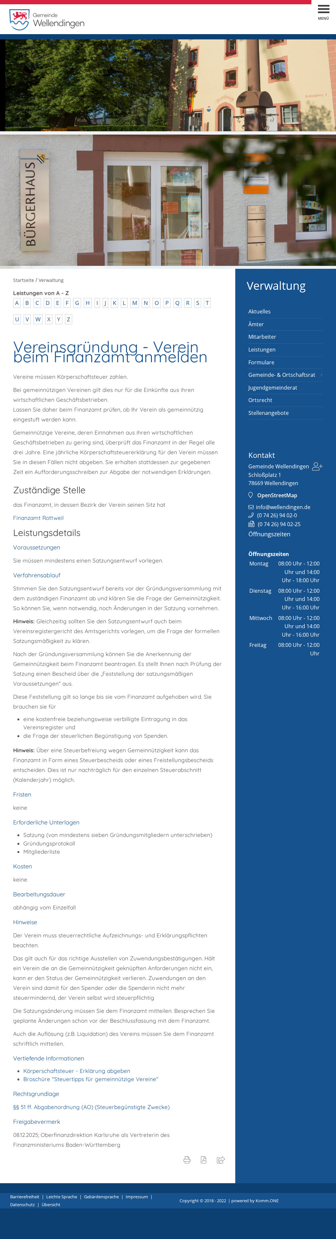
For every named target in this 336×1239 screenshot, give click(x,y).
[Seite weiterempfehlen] (222, 1159)
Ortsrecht (260, 400)
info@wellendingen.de (283, 507)
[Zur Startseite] (47, 29)
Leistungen (262, 349)
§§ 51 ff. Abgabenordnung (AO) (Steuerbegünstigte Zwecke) (91, 1106)
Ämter (256, 324)
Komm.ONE (267, 1201)
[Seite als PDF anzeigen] (205, 1159)
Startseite (23, 280)
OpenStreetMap (277, 495)
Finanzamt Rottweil (38, 517)
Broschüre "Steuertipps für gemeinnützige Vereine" (90, 1079)
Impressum (137, 1197)
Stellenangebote (268, 413)
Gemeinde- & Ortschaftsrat (281, 374)
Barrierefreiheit (24, 1197)
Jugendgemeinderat (272, 387)
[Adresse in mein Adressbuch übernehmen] (317, 467)
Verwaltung (276, 285)
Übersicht (51, 1204)
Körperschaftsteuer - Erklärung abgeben (76, 1070)
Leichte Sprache (61, 1197)
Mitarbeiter (262, 336)
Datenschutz (22, 1204)
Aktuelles (259, 311)
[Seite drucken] (188, 1159)
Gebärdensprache (101, 1197)
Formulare (261, 362)
